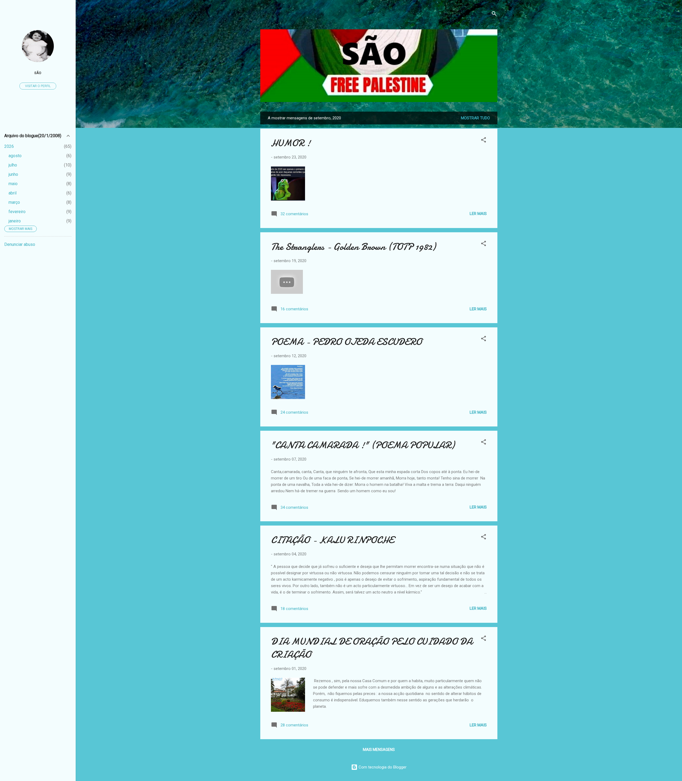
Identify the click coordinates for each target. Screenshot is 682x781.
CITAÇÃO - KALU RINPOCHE (332, 540)
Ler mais (478, 213)
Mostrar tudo (475, 118)
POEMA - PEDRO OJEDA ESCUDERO (346, 341)
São (37, 73)
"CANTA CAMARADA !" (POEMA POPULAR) (362, 445)
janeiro (15, 220)
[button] (483, 141)
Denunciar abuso (19, 244)
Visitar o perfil (38, 86)
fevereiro (17, 211)
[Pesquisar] (494, 14)
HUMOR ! (291, 143)
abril (13, 193)
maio (13, 183)
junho (13, 174)
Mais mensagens (379, 749)
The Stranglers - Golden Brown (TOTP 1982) (353, 246)
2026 (9, 146)
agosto (15, 155)
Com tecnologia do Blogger (382, 767)
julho (13, 165)
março (14, 202)
